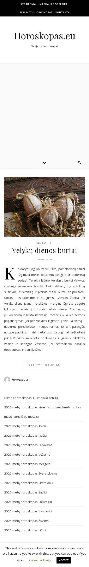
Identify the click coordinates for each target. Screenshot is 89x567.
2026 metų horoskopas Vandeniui (28, 511)
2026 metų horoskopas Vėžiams (27, 454)
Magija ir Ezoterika (53, 4)
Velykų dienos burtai (44, 250)
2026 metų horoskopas (36, 12)
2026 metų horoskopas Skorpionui (28, 483)
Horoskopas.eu (44, 35)
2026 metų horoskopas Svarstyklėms (30, 473)
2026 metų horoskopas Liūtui (25, 530)
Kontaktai (63, 12)
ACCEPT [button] (64, 560)
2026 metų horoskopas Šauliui (25, 492)
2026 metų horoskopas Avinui (25, 426)
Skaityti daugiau (44, 365)
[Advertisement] (44, 109)
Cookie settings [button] (40, 560)
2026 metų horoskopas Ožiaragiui (28, 502)
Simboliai (44, 243)
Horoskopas (20, 379)
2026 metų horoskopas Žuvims (26, 521)
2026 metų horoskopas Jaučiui (25, 435)
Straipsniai (28, 4)
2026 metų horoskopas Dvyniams (28, 445)
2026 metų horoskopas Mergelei (27, 464)
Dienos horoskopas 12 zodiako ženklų (31, 398)
